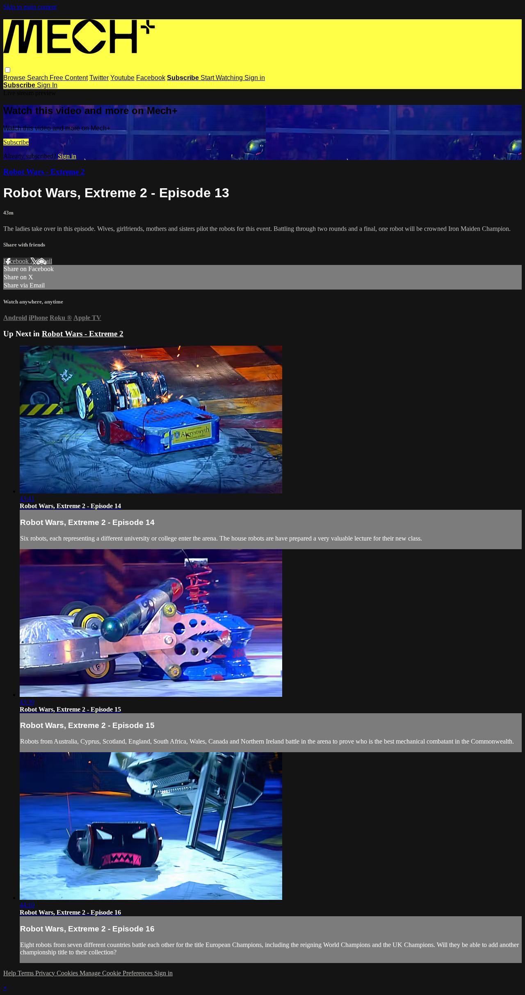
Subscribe (16, 142)
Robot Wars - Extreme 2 (44, 171)
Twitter (99, 77)
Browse (15, 77)
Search (38, 77)
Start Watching (222, 77)
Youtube (122, 77)
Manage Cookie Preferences (117, 973)
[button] (7, 70)
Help (10, 973)
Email (44, 261)
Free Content (69, 77)
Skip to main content (30, 6)
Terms (26, 973)
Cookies (68, 973)
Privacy (46, 973)
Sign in (254, 77)
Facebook (150, 77)
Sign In (47, 85)
